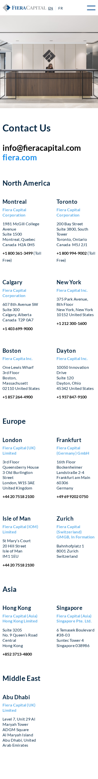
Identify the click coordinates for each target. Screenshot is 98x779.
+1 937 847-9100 (72, 396)
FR (60, 8)
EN (50, 8)
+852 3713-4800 (17, 654)
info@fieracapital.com (42, 148)
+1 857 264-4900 (18, 396)
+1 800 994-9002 (72, 253)
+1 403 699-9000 (18, 328)
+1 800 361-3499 (18, 253)
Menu (89, 8)
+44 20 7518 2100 (18, 496)
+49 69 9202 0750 (72, 496)
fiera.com (20, 157)
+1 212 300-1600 (72, 323)
